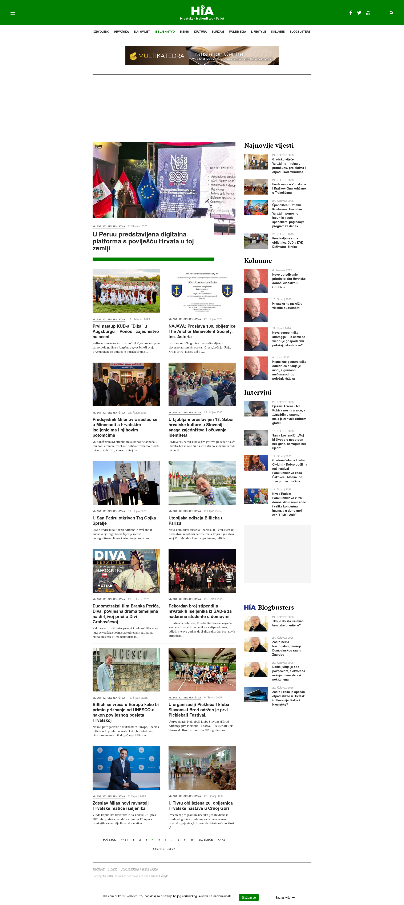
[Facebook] (350, 12)
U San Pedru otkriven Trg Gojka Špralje (124, 520)
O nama (112, 868)
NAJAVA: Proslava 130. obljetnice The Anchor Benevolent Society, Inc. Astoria (202, 331)
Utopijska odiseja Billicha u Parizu (196, 520)
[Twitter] (359, 12)
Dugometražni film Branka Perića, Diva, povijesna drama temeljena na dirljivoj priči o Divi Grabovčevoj (126, 614)
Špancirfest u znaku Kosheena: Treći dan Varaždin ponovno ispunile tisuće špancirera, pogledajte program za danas (288, 215)
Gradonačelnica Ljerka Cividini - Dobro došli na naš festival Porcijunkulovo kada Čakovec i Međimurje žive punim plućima (289, 470)
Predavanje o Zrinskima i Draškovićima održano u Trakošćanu (289, 188)
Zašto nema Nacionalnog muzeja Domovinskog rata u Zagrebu (287, 648)
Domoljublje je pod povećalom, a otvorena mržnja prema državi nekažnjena (288, 673)
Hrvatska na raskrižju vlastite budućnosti (287, 305)
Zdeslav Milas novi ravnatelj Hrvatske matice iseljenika (121, 805)
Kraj (221, 839)
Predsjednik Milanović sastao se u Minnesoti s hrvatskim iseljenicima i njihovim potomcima (125, 427)
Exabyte (163, 876)
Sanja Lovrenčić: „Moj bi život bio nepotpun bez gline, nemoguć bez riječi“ (289, 441)
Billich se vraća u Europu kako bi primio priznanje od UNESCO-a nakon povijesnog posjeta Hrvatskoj (126, 712)
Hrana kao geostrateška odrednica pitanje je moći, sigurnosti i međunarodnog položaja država (289, 369)
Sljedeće (206, 839)
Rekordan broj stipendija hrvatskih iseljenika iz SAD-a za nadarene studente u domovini (200, 611)
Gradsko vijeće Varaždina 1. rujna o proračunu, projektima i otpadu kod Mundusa (289, 165)
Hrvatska (121, 31)
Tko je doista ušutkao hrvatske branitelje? (288, 623)
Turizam (218, 31)
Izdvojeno (101, 31)
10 (192, 839)
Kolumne (278, 31)
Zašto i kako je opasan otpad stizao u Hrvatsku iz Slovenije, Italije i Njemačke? (289, 698)
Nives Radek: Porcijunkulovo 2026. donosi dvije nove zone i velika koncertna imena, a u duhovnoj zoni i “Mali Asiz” (289, 504)
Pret (124, 839)
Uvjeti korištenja (130, 868)
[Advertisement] (202, 106)
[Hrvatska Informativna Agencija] (202, 12)
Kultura (200, 31)
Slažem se (249, 897)
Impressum (99, 868)
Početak (109, 839)
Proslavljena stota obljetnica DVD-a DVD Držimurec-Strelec (287, 242)
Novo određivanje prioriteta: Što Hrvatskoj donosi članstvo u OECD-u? (289, 280)
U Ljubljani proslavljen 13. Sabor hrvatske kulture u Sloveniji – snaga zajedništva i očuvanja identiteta (201, 427)
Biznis (184, 31)
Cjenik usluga (150, 868)
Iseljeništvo (165, 31)
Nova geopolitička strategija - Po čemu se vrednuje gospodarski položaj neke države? (288, 338)
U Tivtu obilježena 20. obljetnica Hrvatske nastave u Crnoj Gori (201, 805)
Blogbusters (300, 31)
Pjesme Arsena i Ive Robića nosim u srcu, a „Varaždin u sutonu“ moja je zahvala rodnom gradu (289, 414)
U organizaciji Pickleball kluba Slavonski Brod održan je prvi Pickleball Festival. (199, 709)
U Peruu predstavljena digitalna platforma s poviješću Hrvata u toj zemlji (143, 240)
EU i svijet (142, 31)
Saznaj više (283, 897)
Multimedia (237, 31)
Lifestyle (258, 31)
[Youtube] (368, 12)
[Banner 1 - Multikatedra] (202, 55)
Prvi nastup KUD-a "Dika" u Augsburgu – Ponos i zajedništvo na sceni (126, 331)
